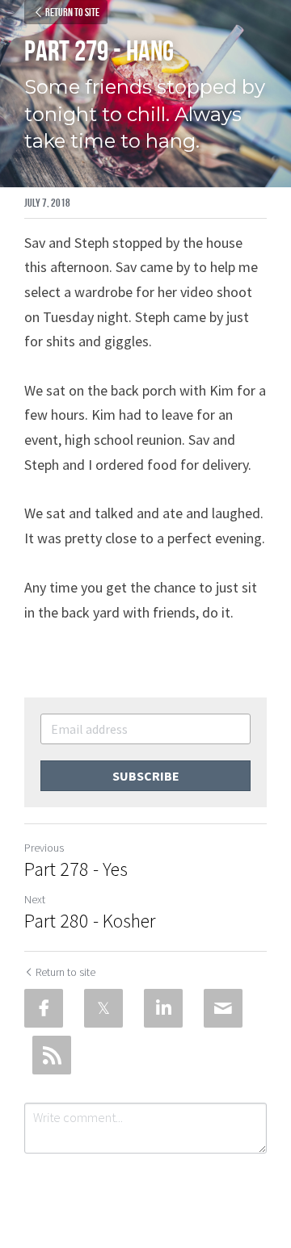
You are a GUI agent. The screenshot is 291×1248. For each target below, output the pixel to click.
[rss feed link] (51, 1055)
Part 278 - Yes (76, 869)
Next (34, 899)
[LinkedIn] (163, 1008)
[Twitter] (103, 1008)
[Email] (223, 1008)
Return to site (72, 12)
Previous (44, 847)
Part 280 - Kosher (89, 921)
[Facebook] (43, 1008)
